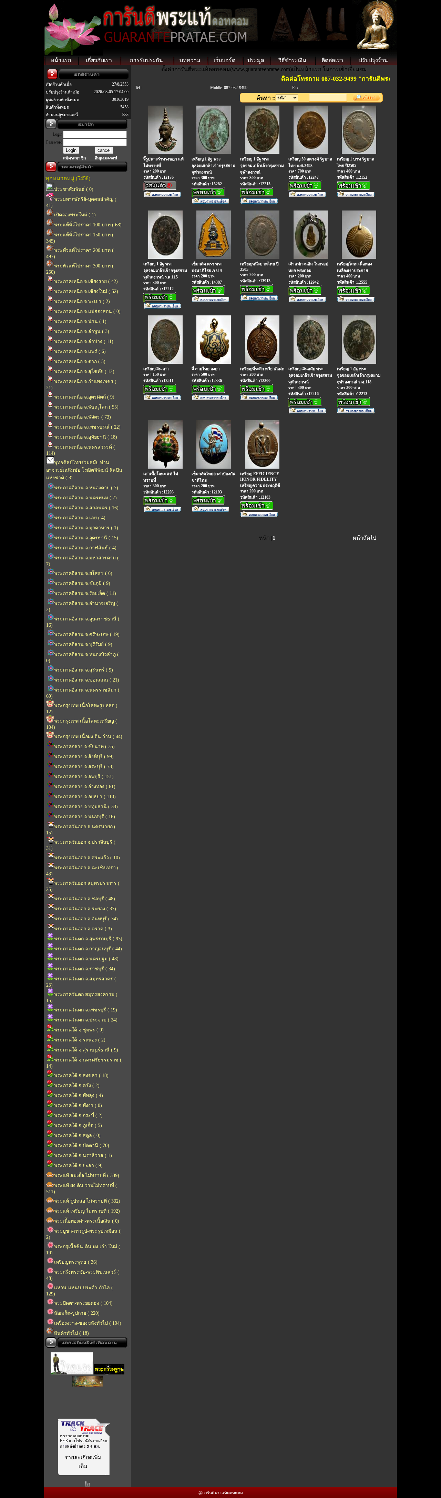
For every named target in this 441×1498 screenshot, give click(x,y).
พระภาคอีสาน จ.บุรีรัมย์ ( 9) (83, 644)
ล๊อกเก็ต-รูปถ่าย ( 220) (77, 1313)
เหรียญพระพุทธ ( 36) (76, 1262)
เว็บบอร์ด (224, 60)
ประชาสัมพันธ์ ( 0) (73, 189)
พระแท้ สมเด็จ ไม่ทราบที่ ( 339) (86, 1175)
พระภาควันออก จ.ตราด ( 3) (83, 928)
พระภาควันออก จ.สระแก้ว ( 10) (87, 857)
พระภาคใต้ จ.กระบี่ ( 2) (78, 1115)
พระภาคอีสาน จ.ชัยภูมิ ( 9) (82, 583)
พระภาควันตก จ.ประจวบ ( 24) (85, 1019)
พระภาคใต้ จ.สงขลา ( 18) (81, 1075)
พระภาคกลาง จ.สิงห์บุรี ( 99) (84, 756)
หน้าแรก (61, 60)
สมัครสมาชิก (74, 158)
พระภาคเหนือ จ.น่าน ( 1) (80, 321)
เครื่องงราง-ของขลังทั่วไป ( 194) (87, 1323)
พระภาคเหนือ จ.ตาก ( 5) (79, 361)
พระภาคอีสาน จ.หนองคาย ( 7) (86, 487)
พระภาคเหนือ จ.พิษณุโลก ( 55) (86, 407)
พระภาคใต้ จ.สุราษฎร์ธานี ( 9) (86, 1049)
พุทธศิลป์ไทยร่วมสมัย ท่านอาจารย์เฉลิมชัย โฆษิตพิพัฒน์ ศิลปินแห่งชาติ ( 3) (84, 470)
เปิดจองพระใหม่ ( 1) (75, 214)
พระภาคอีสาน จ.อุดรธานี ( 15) (86, 537)
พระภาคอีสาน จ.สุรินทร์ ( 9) (83, 670)
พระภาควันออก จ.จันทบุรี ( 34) (86, 918)
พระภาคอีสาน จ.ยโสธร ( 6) (83, 573)
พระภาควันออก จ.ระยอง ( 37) (85, 908)
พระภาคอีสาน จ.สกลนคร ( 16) (86, 507)
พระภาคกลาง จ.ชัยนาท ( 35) (84, 746)
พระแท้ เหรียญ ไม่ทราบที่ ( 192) (87, 1211)
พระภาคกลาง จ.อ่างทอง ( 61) (84, 786)
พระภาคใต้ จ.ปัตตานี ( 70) (81, 1145)
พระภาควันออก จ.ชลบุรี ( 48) (84, 898)
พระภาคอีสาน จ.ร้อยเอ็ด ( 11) (85, 593)
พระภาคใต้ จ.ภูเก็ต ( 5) (78, 1125)
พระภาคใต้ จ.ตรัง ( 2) (77, 1085)
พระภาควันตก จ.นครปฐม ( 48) (86, 958)
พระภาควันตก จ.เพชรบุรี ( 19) (85, 1009)
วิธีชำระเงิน (292, 60)
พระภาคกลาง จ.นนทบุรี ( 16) (84, 816)
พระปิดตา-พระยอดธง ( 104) (83, 1303)
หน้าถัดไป (364, 538)
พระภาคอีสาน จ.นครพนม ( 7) (85, 497)
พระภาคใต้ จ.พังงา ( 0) (78, 1105)
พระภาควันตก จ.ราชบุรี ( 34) (84, 968)
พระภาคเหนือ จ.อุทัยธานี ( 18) (85, 437)
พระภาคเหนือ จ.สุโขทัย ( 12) (84, 371)
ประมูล (255, 60)
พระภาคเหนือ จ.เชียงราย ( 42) (86, 281)
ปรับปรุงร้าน (373, 60)
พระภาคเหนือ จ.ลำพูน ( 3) (81, 331)
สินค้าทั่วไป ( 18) (71, 1333)
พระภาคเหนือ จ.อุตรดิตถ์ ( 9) (84, 397)
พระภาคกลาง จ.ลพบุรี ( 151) (84, 776)
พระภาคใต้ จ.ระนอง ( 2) (79, 1039)
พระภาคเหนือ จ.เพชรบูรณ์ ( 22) (87, 427)
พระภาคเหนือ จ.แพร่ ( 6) (80, 351)
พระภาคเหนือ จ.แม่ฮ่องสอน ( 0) (87, 311)
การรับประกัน (146, 60)
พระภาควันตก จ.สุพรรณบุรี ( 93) (88, 938)
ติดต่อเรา (332, 60)
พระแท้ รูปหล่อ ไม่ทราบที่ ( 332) (87, 1201)
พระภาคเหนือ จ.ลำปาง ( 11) (83, 341)
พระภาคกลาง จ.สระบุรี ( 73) (84, 766)
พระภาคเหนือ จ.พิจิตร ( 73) (82, 417)
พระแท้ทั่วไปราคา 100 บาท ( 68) (88, 224)
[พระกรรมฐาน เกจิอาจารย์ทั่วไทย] (109, 1366)
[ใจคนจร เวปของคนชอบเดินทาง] (72, 1366)
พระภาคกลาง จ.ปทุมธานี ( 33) (86, 806)
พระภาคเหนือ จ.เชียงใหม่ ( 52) (86, 291)
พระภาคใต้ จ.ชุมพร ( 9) (79, 1029)
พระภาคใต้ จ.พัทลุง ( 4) (78, 1095)
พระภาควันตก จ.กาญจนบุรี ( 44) (88, 948)
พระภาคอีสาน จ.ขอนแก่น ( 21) (86, 680)
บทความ (190, 60)
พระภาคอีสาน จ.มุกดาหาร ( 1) (86, 527)
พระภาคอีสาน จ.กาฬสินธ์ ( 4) (85, 547)
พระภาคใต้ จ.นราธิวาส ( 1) (83, 1155)
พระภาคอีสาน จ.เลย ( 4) (79, 517)
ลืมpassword (106, 158)
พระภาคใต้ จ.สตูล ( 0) (77, 1135)
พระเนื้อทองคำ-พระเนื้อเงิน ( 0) (86, 1221)
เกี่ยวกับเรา (99, 60)
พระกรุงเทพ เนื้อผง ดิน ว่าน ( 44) (88, 736)
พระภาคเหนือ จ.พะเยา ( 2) (82, 301)
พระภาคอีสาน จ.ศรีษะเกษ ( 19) (87, 634)
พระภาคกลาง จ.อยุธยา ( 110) (85, 796)
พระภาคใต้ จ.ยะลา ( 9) (78, 1165)
